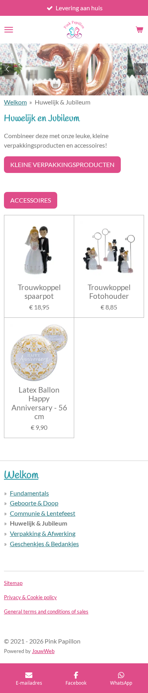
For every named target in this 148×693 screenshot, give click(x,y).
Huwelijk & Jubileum (62, 102)
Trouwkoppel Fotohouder (109, 291)
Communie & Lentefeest (42, 513)
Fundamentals (29, 493)
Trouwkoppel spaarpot (39, 291)
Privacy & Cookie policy (30, 597)
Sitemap (13, 583)
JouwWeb (43, 651)
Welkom (15, 102)
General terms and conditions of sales (46, 611)
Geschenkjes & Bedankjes (44, 543)
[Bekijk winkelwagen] (139, 30)
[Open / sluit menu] (8, 30)
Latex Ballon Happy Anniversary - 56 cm (39, 403)
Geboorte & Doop (34, 503)
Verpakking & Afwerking (42, 533)
